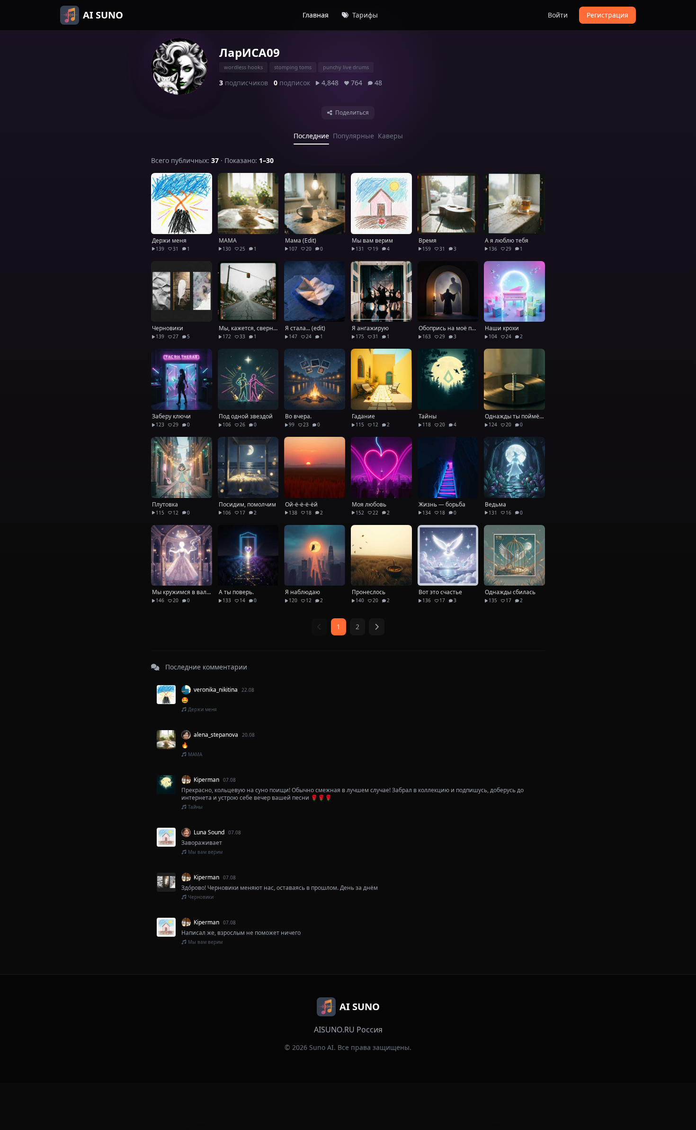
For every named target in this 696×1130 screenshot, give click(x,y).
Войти (558, 14)
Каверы (390, 135)
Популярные (353, 135)
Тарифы (364, 14)
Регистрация (607, 14)
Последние (311, 135)
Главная (316, 14)
